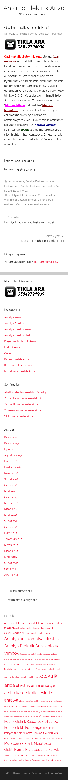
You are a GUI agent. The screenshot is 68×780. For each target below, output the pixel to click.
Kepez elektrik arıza (42, 721)
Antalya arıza (16, 181)
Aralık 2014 (11, 575)
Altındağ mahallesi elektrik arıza (36, 633)
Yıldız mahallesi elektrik (18, 416)
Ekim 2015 (10, 533)
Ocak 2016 (11, 527)
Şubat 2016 (11, 521)
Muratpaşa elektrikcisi (42, 749)
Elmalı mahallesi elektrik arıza (32, 701)
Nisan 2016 (11, 509)
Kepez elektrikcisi (18, 728)
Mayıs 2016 (11, 503)
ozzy (47, 33)
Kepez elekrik (15, 721)
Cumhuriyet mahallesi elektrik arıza (40, 664)
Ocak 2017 (10, 497)
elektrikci (9, 204)
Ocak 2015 (10, 569)
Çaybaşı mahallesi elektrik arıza (17, 760)
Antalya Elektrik (34, 181)
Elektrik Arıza (53, 186)
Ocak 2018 (10, 485)
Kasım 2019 (11, 443)
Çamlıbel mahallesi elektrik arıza (43, 755)
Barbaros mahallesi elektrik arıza (39, 659)
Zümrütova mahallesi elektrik (22, 398)
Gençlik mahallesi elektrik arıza (49, 711)
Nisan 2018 (11, 473)
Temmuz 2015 (13, 539)
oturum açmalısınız (46, 262)
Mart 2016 (10, 515)
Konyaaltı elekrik (43, 728)
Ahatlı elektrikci (12, 623)
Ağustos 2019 (13, 455)
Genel (8, 353)
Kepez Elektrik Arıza (16, 190)
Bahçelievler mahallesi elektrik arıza (34, 654)
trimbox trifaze (15, 105)
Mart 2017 (10, 491)
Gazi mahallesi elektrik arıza (32, 204)
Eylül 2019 (10, 449)
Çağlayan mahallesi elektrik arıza (46, 760)
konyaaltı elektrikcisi (45, 733)
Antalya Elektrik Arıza (34, 8)
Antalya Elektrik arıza (17, 329)
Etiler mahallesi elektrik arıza (28, 707)
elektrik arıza (45, 199)
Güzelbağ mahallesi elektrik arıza (47, 716)
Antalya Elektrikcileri (32, 186)
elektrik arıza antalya (35, 685)
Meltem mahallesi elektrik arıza (48, 738)
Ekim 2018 (10, 461)
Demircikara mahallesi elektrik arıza (19, 669)
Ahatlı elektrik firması (34, 623)
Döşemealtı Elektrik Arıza (20, 341)
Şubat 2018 (11, 479)
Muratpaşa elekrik (18, 743)
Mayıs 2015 (11, 545)
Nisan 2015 (11, 551)
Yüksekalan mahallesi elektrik (22, 410)
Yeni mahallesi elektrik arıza (16, 755)
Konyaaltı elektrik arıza (18, 365)
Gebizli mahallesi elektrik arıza (22, 711)
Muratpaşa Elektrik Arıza (19, 371)
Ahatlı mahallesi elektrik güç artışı (25, 392)
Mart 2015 (10, 557)
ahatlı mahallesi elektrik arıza (26, 628)
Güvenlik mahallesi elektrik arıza (18, 716)
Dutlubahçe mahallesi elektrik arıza (24, 677)
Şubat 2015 (11, 563)
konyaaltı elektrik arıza (18, 733)
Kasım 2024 (11, 437)
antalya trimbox (27, 199)
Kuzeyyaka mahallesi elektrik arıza (19, 738)
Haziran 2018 (12, 467)
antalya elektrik (18, 195)
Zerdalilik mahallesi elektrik (21, 404)
